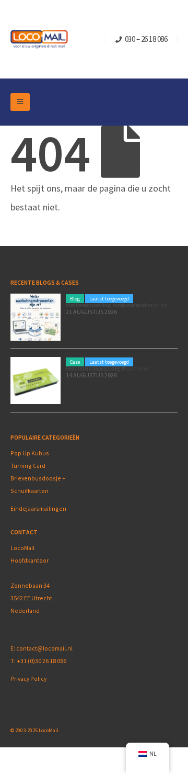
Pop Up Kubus (29, 453)
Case (75, 362)
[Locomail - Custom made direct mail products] (39, 39)
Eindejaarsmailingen (38, 508)
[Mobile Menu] (20, 102)
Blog (75, 298)
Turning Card (27, 465)
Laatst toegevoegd (109, 298)
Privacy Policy (28, 678)
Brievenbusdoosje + (38, 478)
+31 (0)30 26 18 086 (41, 661)
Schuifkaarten (29, 491)
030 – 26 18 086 (146, 39)
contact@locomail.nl (44, 648)
